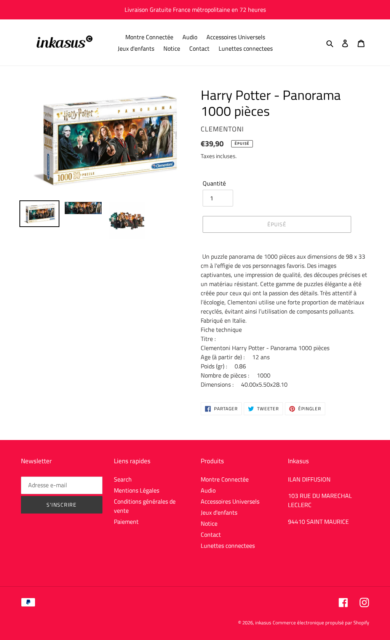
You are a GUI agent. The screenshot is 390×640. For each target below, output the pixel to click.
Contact (211, 534)
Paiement (126, 521)
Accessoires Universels (230, 501)
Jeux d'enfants (219, 512)
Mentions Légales (136, 490)
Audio (208, 490)
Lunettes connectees (228, 545)
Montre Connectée (225, 479)
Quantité (214, 183)
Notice (209, 523)
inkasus (263, 622)
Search (123, 479)
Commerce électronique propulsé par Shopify (321, 622)
